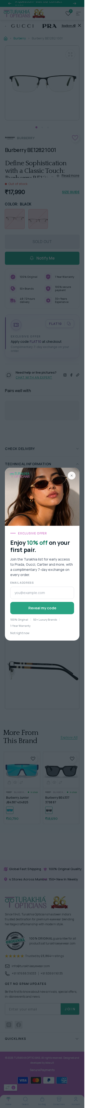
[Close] (72, 476)
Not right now (19, 633)
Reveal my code (42, 608)
